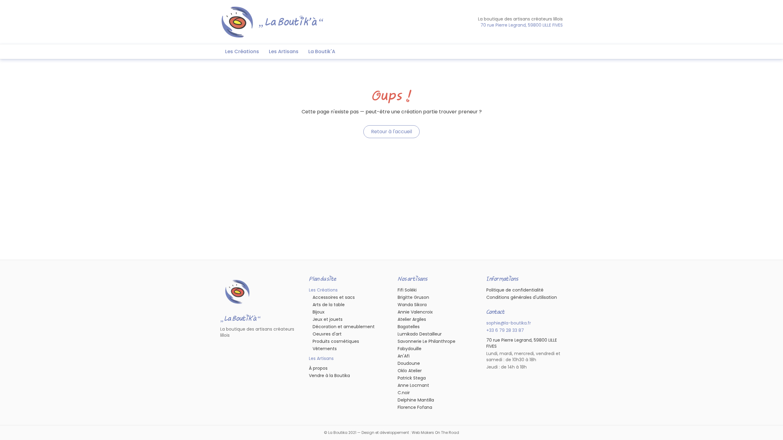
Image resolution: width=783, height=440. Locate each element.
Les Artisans (284, 51)
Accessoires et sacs (334, 297)
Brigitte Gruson (413, 297)
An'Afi (404, 356)
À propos (318, 368)
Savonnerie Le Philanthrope (426, 341)
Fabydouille (409, 349)
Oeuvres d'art (327, 334)
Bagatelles (409, 327)
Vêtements (325, 349)
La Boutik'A (321, 51)
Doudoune (409, 363)
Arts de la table (329, 305)
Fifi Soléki (407, 290)
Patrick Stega (412, 378)
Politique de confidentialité (515, 290)
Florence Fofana (415, 407)
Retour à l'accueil (391, 131)
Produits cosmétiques (336, 341)
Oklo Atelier (410, 371)
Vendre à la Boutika (329, 375)
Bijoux (319, 312)
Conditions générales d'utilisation (521, 297)
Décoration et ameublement (344, 327)
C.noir (404, 393)
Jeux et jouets (328, 319)
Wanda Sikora (412, 305)
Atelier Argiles (412, 319)
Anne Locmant (413, 385)
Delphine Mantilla (416, 400)
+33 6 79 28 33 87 (505, 330)
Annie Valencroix (415, 312)
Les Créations (242, 51)
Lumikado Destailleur (420, 334)
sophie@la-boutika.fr (508, 323)
